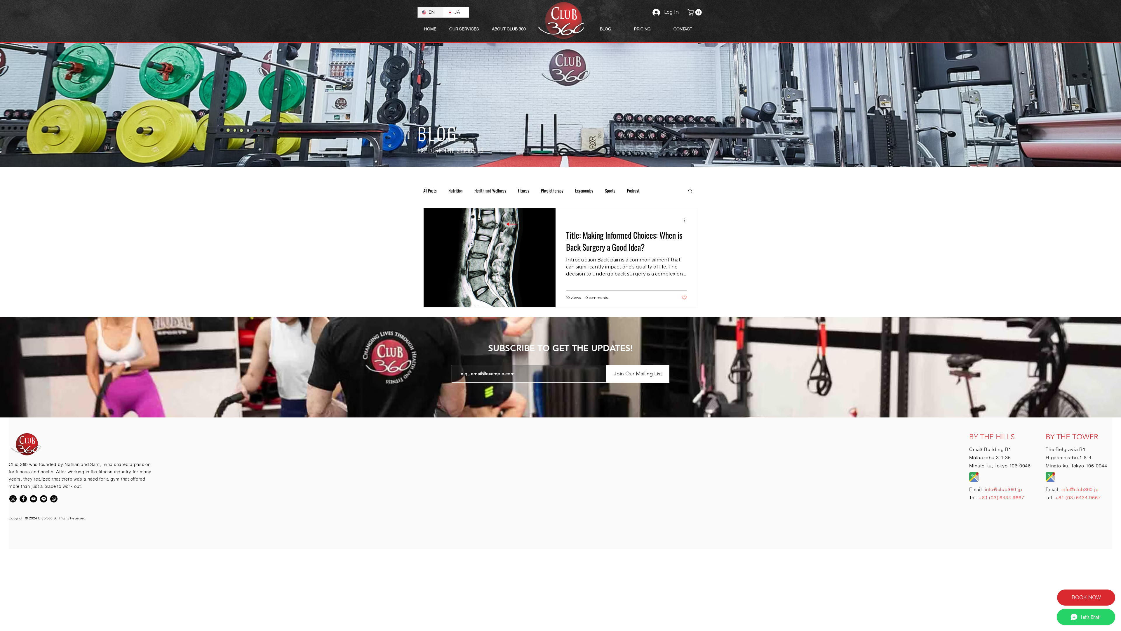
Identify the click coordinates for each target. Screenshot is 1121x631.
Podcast (633, 190)
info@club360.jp (1080, 489)
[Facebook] (23, 498)
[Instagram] (13, 498)
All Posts (430, 190)
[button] (508, 28)
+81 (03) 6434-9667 (1001, 497)
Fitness (523, 190)
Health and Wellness (490, 190)
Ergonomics (584, 190)
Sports (610, 190)
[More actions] (686, 220)
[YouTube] (33, 498)
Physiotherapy (552, 190)
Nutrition (455, 190)
